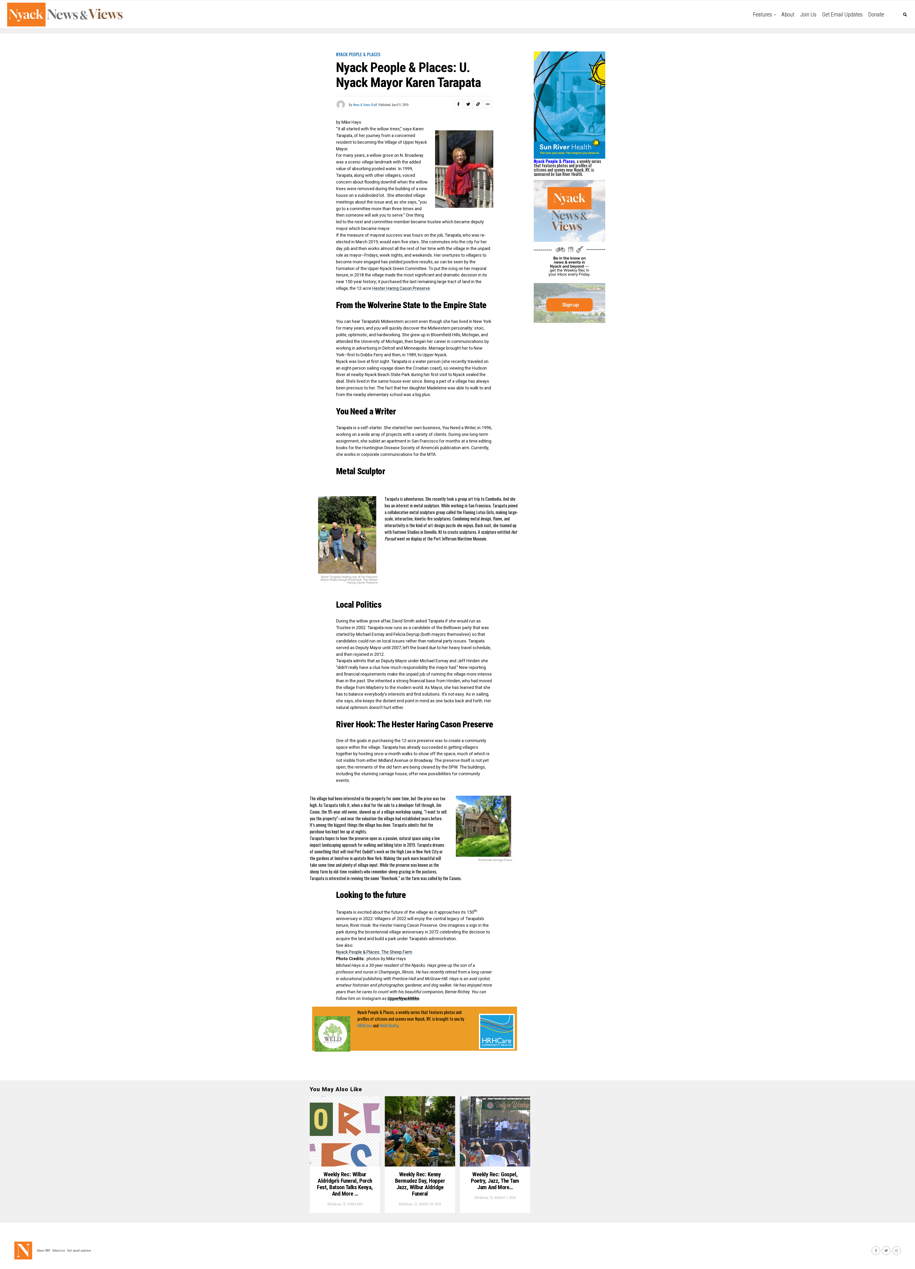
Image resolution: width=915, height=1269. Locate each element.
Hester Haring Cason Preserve (401, 288)
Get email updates (842, 14)
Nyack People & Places (554, 161)
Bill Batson (334, 1203)
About (787, 14)
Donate (876, 14)
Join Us (808, 14)
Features (762, 14)
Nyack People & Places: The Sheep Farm (374, 951)
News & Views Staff (365, 104)
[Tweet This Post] (468, 104)
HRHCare (364, 1025)
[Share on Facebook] (458, 104)
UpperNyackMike (403, 998)
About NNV (43, 1250)
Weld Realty (389, 1025)
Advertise (58, 1250)
